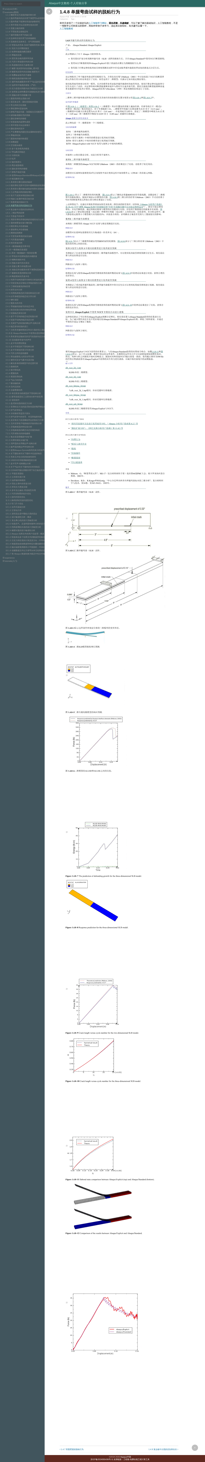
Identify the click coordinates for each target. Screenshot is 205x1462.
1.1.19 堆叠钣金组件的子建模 (18, 75)
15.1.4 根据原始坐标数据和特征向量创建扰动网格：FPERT (31, 544)
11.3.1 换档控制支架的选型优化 (19, 500)
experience (9, 558)
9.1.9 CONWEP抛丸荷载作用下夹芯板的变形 (25, 470)
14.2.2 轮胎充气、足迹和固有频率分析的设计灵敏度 (28, 524)
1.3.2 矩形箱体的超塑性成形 (18, 122)
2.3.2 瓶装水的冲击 (14, 303)
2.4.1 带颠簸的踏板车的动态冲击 (20, 306)
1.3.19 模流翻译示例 (14, 179)
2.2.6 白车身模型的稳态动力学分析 (21, 296)
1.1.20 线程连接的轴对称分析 (18, 78)
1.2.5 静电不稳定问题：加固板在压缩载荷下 (25, 112)
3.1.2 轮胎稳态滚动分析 (16, 313)
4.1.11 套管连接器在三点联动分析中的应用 (24, 397)
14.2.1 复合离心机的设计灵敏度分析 (21, 520)
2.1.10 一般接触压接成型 (16, 249)
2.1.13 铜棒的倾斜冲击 (15, 259)
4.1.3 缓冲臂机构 (13, 370)
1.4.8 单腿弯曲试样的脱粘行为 (19, 205)
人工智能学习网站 (98, 23)
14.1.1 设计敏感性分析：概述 (18, 517)
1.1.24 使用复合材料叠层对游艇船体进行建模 (25, 92)
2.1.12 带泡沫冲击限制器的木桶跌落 (21, 256)
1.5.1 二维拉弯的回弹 (15, 213)
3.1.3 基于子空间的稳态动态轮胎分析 (22, 316)
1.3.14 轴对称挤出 (13, 162)
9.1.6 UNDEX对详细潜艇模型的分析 (21, 460)
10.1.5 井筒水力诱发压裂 (16, 487)
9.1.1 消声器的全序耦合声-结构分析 (21, 443)
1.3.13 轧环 (11, 159)
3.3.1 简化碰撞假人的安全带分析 (20, 356)
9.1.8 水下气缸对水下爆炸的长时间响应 (23, 467)
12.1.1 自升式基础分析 (15, 507)
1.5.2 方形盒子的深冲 (15, 216)
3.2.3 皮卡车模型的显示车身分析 (20, 350)
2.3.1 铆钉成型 (12, 300)
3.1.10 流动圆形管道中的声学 (18, 340)
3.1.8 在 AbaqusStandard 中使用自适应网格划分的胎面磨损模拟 (34, 333)
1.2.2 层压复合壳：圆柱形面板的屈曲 (22, 102)
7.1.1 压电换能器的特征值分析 (19, 427)
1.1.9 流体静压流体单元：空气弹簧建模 (23, 42)
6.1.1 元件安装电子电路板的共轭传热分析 (24, 423)
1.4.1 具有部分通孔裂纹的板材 (19, 182)
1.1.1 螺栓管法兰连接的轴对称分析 (21, 15)
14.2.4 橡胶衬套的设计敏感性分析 (20, 530)
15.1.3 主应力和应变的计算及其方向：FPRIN (25, 540)
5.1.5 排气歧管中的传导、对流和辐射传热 (24, 417)
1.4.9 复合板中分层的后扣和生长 (20, 209)
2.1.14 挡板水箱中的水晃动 (17, 263)
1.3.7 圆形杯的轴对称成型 (17, 138)
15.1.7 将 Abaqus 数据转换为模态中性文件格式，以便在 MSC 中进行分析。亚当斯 (42, 554)
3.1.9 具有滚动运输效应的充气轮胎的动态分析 (26, 336)
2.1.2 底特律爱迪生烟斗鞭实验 (19, 223)
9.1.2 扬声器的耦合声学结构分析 (20, 447)
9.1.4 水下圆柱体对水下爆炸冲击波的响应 (24, 453)
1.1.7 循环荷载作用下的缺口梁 (19, 35)
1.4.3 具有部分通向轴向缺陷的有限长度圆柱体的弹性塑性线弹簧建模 (35, 189)
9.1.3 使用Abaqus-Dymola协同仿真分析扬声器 (26, 450)
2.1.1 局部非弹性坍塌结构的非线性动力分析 (25, 219)
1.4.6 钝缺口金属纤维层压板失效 (20, 199)
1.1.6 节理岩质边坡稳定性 (17, 32)
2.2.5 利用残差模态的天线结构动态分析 (23, 293)
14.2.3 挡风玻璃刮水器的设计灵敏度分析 (23, 527)
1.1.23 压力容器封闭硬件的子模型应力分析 (24, 88)
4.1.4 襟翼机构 (12, 373)
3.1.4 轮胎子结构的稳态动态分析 (20, 320)
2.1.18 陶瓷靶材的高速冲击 (17, 276)
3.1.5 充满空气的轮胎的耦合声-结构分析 (23, 323)
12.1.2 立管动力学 (13, 510)
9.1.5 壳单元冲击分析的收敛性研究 (21, 457)
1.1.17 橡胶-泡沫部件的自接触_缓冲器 (22, 68)
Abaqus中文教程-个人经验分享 (68, 3)
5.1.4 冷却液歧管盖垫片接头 (18, 413)
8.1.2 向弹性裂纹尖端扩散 (17, 440)
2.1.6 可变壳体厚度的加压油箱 (19, 236)
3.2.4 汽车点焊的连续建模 (17, 353)
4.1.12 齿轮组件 (13, 400)
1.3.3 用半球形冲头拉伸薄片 (18, 125)
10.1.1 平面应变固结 (14, 473)
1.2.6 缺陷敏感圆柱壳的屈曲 (18, 115)
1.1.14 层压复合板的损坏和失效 (19, 58)
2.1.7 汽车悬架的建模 (15, 239)
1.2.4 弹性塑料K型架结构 (16, 108)
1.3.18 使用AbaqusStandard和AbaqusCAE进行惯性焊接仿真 (32, 175)
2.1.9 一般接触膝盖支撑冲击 (18, 246)
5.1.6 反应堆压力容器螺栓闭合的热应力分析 (25, 420)
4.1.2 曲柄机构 (12, 366)
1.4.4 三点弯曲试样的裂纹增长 (19, 192)
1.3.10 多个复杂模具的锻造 (17, 148)
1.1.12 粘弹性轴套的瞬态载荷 (18, 52)
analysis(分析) (10, 9)
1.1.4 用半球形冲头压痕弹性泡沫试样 (22, 25)
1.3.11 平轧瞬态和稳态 (15, 152)
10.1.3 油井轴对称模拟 (15, 480)
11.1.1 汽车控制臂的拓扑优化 (18, 493)
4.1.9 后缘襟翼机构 (14, 390)
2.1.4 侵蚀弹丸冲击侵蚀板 (17, 229)
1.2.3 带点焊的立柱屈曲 (16, 105)
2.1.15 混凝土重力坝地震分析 (18, 266)
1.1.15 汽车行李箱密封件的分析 (19, 62)
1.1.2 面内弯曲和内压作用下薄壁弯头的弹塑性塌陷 (28, 18)
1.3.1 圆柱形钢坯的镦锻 (16, 118)
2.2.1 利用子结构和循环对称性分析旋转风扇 (25, 280)
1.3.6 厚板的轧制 (13, 135)
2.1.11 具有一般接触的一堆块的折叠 (21, 253)
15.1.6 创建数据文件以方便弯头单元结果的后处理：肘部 (30, 550)
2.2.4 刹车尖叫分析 (14, 290)
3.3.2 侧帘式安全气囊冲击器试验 (20, 360)
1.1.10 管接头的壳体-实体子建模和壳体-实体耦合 (27, 45)
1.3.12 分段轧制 (13, 155)
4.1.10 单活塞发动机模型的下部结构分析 (23, 393)
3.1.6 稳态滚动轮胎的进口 (17, 326)
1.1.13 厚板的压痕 (13, 55)
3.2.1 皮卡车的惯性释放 (16, 343)
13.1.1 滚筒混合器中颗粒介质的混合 (21, 514)
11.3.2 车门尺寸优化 (14, 504)
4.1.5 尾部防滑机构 (14, 376)
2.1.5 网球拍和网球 (14, 233)
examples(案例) (11, 12)
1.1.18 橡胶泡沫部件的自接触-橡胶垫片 (23, 72)
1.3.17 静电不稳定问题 (15, 172)
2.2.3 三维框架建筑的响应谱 (18, 286)
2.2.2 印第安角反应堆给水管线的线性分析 (24, 283)
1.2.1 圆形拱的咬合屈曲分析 (18, 98)
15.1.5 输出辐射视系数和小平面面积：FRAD (25, 547)
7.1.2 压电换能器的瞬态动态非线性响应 (23, 430)
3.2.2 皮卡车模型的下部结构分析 (20, 346)
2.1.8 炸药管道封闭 (14, 243)
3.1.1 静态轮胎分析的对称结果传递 (21, 310)
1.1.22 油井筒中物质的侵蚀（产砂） (21, 85)
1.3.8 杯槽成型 (12, 142)
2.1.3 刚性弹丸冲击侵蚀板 (17, 226)
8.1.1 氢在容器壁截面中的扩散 (19, 437)
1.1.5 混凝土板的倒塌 (15, 28)
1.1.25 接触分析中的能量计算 (18, 95)
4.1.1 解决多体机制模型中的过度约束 (22, 363)
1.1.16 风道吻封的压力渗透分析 (19, 65)
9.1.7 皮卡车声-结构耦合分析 (18, 463)
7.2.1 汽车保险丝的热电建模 (18, 433)
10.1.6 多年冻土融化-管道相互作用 (21, 490)
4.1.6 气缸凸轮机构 (14, 380)
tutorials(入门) (10, 561)
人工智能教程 (66, 28)
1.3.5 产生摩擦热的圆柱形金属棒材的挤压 (24, 132)
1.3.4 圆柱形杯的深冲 (15, 128)
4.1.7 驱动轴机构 (13, 383)
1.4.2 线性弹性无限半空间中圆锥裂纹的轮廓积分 (27, 185)
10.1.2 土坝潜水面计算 (15, 477)
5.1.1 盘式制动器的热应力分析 (19, 403)
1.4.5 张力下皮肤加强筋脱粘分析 (20, 195)
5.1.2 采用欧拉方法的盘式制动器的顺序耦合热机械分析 (30, 407)
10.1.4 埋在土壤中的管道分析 (18, 483)
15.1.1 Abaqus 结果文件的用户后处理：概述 (25, 534)
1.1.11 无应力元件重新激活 (17, 48)
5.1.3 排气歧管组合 (14, 410)
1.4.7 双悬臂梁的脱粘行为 (17, 202)
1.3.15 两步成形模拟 (14, 165)
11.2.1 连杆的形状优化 (15, 497)
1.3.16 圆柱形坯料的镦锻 (16, 169)
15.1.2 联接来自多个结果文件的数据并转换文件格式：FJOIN (32, 537)
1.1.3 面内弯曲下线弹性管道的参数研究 (23, 21)
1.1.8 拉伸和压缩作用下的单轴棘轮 (21, 38)
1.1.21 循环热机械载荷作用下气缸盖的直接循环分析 (28, 82)
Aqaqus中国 (125, 1457)
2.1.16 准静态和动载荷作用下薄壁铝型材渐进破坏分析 (29, 270)
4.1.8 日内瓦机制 (13, 387)
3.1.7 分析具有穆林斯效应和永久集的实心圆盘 (26, 330)
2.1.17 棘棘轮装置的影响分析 (18, 273)
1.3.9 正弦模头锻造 (14, 145)
